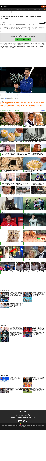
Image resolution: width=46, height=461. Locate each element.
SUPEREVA (23, 426)
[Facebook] (19, 421)
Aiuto (34, 427)
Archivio (33, 417)
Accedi (43, 6)
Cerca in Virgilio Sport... (22, 415)
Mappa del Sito (25, 417)
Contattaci (20, 417)
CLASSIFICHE (10, 9)
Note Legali (16, 427)
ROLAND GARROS (27, 9)
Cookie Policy (24, 427)
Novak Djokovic (22, 95)
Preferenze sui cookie (30, 427)
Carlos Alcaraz (4, 95)
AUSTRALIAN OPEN (18, 9)
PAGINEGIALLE (10, 425)
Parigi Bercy (30, 95)
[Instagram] (26, 421)
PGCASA (20, 425)
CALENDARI (3, 9)
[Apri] (1, 6)
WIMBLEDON (35, 9)
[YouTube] (21, 421)
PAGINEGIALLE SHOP (16, 425)
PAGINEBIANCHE (24, 425)
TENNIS (3, 14)
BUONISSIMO (42, 425)
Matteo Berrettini (13, 95)
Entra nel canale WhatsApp (24, 39)
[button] (44, 9)
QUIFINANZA (38, 425)
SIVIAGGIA (34, 425)
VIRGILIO (6, 425)
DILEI (31, 425)
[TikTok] (24, 421)
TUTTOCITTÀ (28, 425)
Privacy (20, 427)
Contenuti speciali (14, 417)
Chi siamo (12, 427)
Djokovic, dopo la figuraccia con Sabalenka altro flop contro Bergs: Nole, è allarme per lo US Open (21, 105)
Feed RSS (30, 417)
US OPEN (41, 9)
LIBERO (3, 425)
